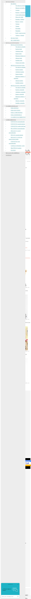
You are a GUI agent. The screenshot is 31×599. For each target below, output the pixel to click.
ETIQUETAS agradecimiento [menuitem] (18, 124)
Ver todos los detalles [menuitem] (20, 46)
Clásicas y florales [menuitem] (19, 35)
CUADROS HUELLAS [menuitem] (12, 106)
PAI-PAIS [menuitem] (13, 150)
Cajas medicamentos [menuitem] (20, 15)
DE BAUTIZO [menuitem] (14, 38)
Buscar (25, 595)
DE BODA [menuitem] (13, 3)
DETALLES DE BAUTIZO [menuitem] (18, 65)
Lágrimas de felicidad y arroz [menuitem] (18, 145)
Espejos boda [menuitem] (18, 49)
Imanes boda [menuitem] (18, 53)
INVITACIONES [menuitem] (10, 2)
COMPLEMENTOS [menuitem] (11, 119)
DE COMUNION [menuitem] (15, 40)
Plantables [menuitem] (17, 30)
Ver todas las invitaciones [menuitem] (21, 5)
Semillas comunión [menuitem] (20, 103)
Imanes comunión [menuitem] (19, 94)
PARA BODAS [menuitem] (14, 108)
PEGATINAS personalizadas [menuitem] (18, 128)
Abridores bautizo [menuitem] (19, 72)
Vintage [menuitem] (17, 26)
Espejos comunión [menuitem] (19, 89)
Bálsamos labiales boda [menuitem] (21, 56)
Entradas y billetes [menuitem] (19, 19)
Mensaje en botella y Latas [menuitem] (21, 8)
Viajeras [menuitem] (17, 24)
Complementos (27, 257)
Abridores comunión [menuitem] (20, 92)
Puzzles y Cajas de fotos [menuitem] (21, 12)
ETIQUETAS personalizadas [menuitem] (18, 121)
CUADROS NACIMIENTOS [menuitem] (18, 117)
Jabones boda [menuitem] (18, 58)
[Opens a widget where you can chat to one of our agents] (10, 590)
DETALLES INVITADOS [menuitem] (12, 43)
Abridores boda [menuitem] (19, 51)
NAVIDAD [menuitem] (8, 155)
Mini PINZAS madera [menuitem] (16, 148)
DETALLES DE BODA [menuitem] (17, 45)
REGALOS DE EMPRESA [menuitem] (12, 153)
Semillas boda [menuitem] (18, 60)
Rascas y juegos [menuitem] (19, 21)
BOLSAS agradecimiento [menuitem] (17, 135)
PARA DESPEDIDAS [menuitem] (16, 115)
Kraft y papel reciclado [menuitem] (20, 33)
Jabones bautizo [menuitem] (19, 80)
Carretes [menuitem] (17, 10)
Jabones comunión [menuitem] (19, 100)
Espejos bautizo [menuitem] (19, 69)
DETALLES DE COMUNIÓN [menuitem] (18, 85)
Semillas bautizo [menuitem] (19, 83)
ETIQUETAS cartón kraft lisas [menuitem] (18, 126)
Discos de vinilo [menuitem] (19, 17)
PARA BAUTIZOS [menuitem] (15, 110)
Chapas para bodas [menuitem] (19, 62)
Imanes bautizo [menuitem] (19, 74)
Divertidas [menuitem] (17, 28)
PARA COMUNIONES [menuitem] (16, 112)
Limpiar (25, 247)
